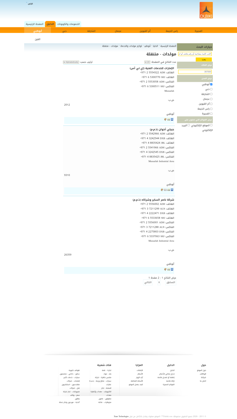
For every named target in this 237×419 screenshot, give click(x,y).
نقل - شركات (75, 388)
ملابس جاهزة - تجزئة (103, 377)
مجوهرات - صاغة (104, 402)
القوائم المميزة (168, 384)
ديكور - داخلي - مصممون (70, 374)
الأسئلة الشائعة (137, 381)
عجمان (118, 31)
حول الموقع (201, 370)
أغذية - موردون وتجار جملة (69, 402)
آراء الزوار (139, 377)
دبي (64, 31)
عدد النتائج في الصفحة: (163, 62)
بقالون (77, 398)
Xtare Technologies (121, 416)
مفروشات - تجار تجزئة (71, 391)
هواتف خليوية (74, 370)
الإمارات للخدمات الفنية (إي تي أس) (152, 68)
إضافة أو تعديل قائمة (166, 377)
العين (37, 39)
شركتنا (203, 377)
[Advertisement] (119, 10)
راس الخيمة (172, 31)
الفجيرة (198, 31)
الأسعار (140, 374)
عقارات (108, 384)
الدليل (172, 370)
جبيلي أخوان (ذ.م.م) (162, 129)
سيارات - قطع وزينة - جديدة (100, 381)
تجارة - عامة (106, 370)
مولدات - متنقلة (161, 54)
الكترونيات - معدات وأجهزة (101, 391)
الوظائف (203, 374)
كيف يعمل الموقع (136, 384)
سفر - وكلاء (75, 395)
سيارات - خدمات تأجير (72, 377)
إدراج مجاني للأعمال (166, 374)
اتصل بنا (203, 381)
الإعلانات (140, 370)
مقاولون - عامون (105, 398)
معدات (108, 395)
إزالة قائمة (170, 381)
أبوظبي (37, 31)
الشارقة (91, 31)
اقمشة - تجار (106, 388)
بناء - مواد (107, 374)
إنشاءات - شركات (73, 381)
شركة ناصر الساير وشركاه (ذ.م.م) (153, 199)
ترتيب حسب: (86, 62)
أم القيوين (145, 31)
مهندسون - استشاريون (71, 384)
